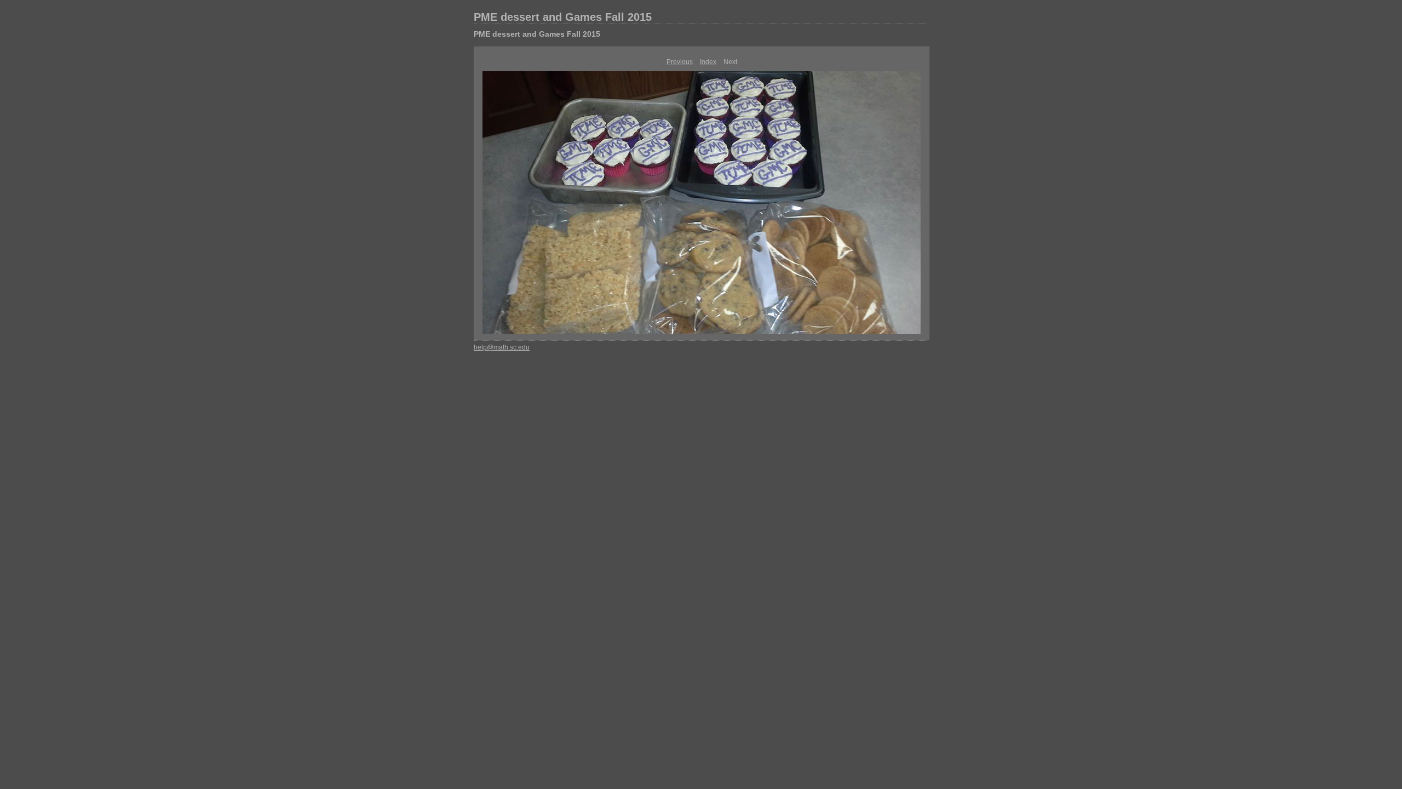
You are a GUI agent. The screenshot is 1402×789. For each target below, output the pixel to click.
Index (708, 62)
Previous (679, 62)
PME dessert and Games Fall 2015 (563, 17)
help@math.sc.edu (502, 347)
